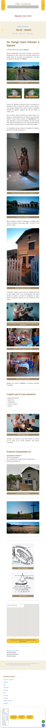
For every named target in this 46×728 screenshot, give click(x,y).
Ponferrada (5, 703)
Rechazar (21, 717)
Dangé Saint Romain (19, 664)
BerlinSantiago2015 (13, 650)
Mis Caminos (23, 3)
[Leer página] (43, 725)
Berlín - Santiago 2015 (23, 26)
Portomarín (5, 690)
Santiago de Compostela (8, 679)
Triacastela (5, 695)
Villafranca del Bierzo (8, 700)
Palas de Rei (6, 687)
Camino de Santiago (31, 663)
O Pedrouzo (5, 682)
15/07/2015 (23, 33)
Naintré (24, 664)
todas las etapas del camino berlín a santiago (23, 640)
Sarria (4, 693)
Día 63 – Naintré (23, 30)
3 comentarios (30, 33)
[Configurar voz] (43, 721)
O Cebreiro (5, 698)
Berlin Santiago (11, 663)
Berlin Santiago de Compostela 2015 (20, 663)
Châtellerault (13, 664)
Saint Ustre (28, 664)
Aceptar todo (14, 717)
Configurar (30, 717)
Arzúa (4, 685)
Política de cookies (5, 725)
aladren (17, 33)
